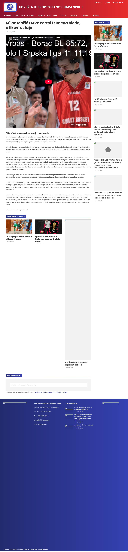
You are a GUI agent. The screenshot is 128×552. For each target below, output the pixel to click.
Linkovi (107, 3)
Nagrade (41, 15)
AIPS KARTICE (74, 15)
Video (55, 15)
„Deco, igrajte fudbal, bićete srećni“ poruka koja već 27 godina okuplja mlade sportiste (107, 131)
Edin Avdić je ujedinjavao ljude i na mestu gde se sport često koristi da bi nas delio (108, 195)
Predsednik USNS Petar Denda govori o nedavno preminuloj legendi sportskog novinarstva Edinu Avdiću (108, 164)
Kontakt (96, 15)
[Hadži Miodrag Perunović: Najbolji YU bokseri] (78, 290)
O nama (16, 15)
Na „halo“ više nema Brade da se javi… (84, 426)
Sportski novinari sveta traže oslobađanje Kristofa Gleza (47, 239)
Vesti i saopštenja (27, 15)
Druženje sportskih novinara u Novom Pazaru (19, 237)
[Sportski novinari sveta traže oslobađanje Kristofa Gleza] (48, 227)
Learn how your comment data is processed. (51, 392)
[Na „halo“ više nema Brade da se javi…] (69, 427)
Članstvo (63, 15)
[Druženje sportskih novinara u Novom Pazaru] (19, 227)
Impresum (98, 3)
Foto (49, 15)
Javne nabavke (118, 3)
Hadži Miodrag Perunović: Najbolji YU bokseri (76, 363)
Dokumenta (85, 15)
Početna (7, 15)
